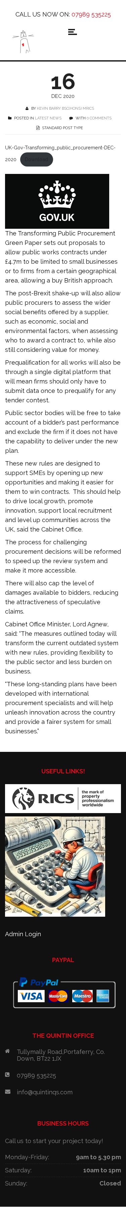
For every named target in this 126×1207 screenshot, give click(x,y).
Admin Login (23, 934)
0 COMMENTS (99, 118)
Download (36, 159)
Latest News (48, 118)
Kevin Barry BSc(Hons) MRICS (65, 108)
